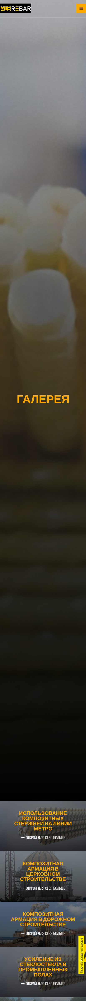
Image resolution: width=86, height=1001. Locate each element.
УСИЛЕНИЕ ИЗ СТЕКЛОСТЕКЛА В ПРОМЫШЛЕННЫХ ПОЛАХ (43, 967)
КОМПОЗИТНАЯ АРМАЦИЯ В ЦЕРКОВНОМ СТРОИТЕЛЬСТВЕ (43, 871)
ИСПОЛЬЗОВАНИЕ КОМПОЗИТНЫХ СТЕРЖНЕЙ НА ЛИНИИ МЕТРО (43, 821)
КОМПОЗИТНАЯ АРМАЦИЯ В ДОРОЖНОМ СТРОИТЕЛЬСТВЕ (43, 920)
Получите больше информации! (81, 955)
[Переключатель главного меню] (81, 8)
